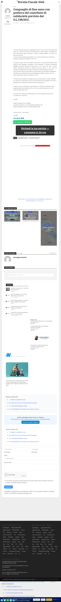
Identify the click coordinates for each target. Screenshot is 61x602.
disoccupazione (21, 534)
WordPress (52, 582)
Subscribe (8, 487)
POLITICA (5, 551)
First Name (7, 452)
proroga (24, 551)
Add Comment (7, 24)
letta (13, 546)
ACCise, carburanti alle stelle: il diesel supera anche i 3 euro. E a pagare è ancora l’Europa (15, 573)
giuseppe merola (8, 16)
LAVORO (21, 544)
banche (23, 530)
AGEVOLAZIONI (15, 530)
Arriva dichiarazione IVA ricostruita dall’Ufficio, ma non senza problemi (30, 216)
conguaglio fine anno (23, 138)
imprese (14, 541)
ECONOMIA (9, 211)
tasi (16, 553)
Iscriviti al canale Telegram (30, 422)
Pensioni (14, 548)
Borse (20, 532)
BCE (4, 532)
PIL (27, 548)
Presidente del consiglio (14, 551)
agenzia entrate (6, 530)
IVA (16, 544)
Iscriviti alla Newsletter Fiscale (18, 406)
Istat (8, 544)
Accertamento (6, 527)
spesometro (10, 553)
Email (5, 455)
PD (9, 548)
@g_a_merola (8, 17)
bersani (15, 532)
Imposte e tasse (6, 541)
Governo (24, 539)
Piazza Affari (21, 548)
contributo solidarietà (34, 138)
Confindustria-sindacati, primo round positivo (41, 321)
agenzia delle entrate (16, 527)
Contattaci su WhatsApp (23, 122)
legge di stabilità (6, 546)
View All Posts (53, 253)
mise (22, 546)
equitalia (17, 537)
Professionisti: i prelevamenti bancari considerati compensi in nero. (39, 345)
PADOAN (5, 548)
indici (23, 541)
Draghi (4, 537)
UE (19, 553)
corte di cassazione (7, 534)
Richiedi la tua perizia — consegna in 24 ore (35, 130)
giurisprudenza (6, 539)
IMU (19, 541)
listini (18, 546)
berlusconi (9, 532)
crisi (15, 534)
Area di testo (7, 462)
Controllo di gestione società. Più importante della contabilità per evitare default (12, 216)
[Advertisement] (35, 36)
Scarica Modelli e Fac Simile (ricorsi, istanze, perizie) (24, 409)
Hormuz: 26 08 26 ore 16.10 (49, 228)
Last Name (34, 452)
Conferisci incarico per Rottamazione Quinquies (23, 403)
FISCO (22, 537)
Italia (12, 544)
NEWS (14, 6)
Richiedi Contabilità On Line (18, 399)
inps (4, 544)
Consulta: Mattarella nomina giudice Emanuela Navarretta (39, 326)
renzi (4, 553)
